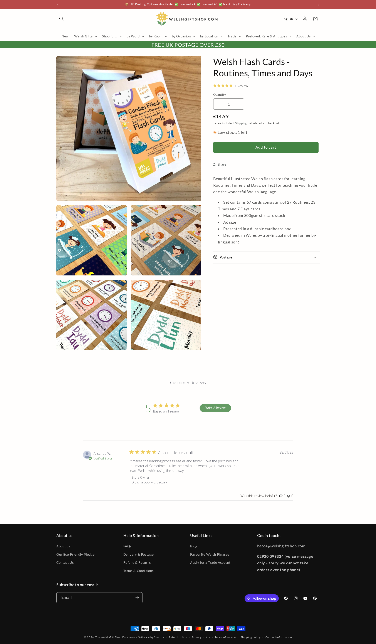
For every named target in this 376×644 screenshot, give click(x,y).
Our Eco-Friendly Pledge (75, 554)
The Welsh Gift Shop (108, 637)
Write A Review (215, 408)
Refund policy (178, 637)
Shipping (241, 123)
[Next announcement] (318, 4)
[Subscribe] (137, 597)
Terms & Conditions (138, 571)
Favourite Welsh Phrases (209, 554)
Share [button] (222, 164)
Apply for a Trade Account (210, 563)
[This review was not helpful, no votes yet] (288, 495)
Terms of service (225, 637)
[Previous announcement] (57, 4)
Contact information (278, 637)
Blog (193, 546)
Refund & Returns (137, 563)
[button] (61, 19)
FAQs (127, 546)
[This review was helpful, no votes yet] (280, 495)
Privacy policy (201, 637)
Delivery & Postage (138, 554)
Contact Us (65, 563)
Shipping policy (251, 637)
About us (63, 546)
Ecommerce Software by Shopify (143, 637)
